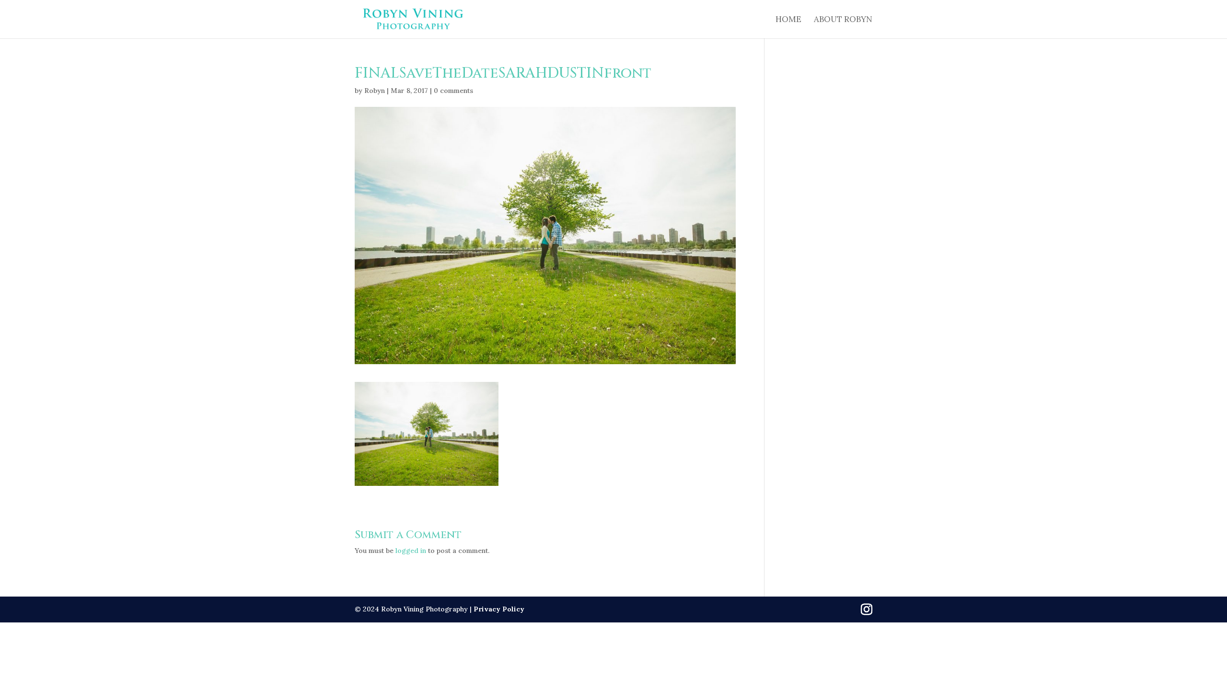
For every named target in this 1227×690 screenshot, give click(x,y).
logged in (410, 550)
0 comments (453, 90)
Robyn (374, 90)
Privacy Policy (499, 609)
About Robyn (843, 20)
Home (788, 20)
